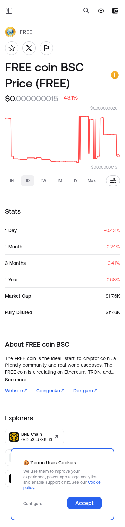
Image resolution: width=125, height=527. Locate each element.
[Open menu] (9, 10)
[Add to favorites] (11, 48)
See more (15, 379)
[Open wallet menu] (115, 11)
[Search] (86, 10)
